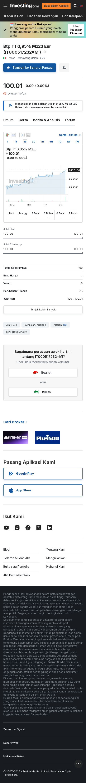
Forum (70, 120)
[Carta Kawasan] (13, 135)
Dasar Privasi (11, 742)
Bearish (46, 372)
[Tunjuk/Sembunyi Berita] (28, 135)
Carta (23, 120)
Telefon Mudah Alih (16, 558)
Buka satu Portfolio (16, 566)
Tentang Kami (55, 549)
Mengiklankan (56, 558)
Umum (8, 120)
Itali (65, 325)
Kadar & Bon (13, 16)
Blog (6, 549)
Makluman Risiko (13, 756)
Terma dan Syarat (14, 729)
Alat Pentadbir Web (16, 575)
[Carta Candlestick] (7, 135)
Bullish (46, 392)
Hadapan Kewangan (42, 16)
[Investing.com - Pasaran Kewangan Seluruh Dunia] (24, 5)
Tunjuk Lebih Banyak (43, 309)
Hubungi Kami (55, 566)
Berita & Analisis (46, 120)
